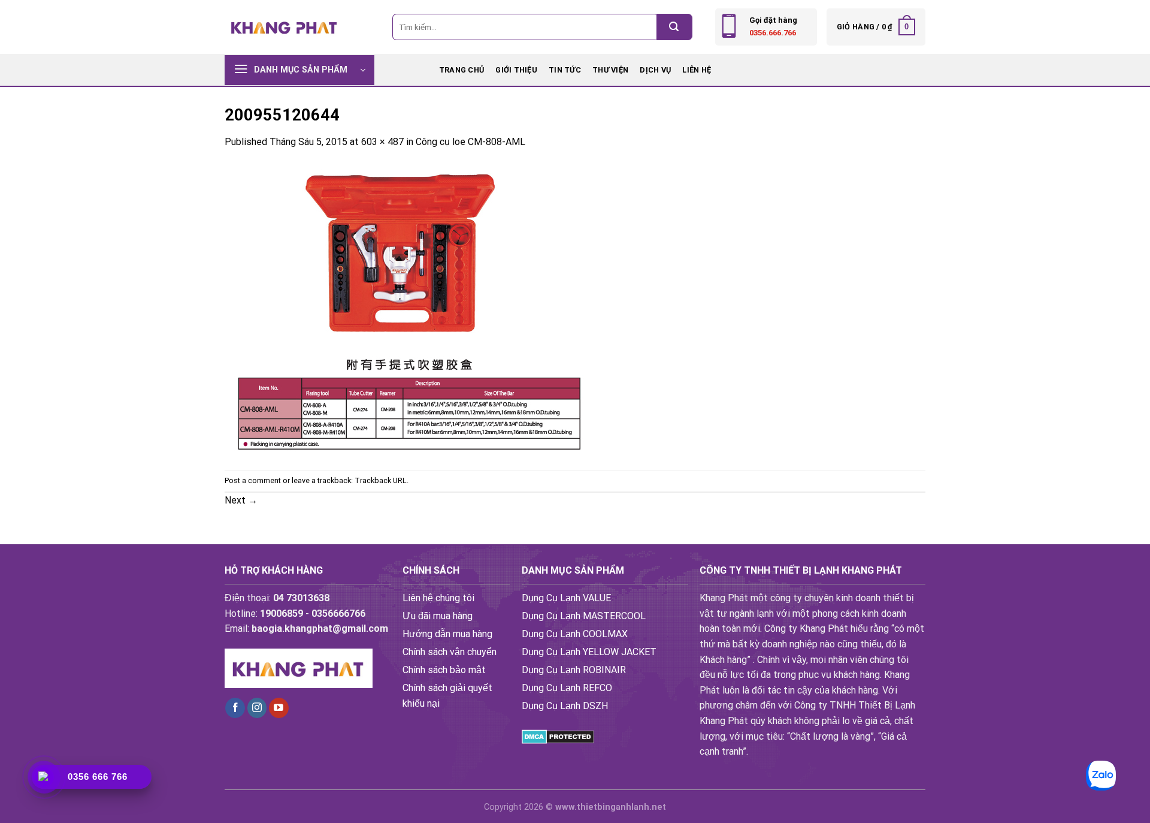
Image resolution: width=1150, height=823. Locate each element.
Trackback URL (381, 480)
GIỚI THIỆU (516, 69)
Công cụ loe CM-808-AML (470, 141)
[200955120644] (405, 309)
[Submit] (674, 27)
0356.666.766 (772, 32)
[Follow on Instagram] (257, 708)
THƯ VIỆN (610, 69)
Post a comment (253, 480)
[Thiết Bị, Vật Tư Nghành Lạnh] (284, 27)
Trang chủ (461, 69)
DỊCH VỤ (655, 69)
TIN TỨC (565, 69)
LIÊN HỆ (696, 69)
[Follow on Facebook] (235, 708)
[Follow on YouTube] (279, 708)
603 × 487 (382, 141)
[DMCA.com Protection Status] (558, 735)
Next (241, 500)
